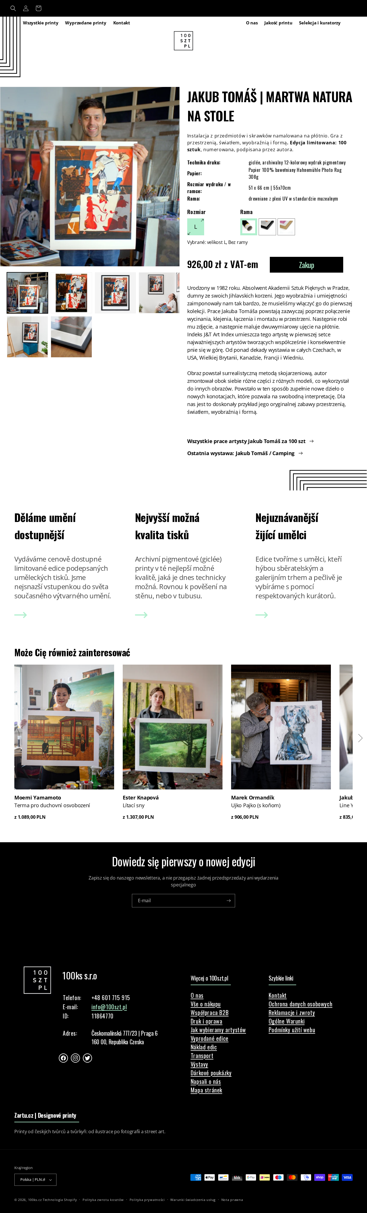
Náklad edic (204, 1047)
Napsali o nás (206, 1081)
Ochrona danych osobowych (300, 1003)
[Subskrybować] (228, 900)
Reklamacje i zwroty (292, 1012)
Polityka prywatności (147, 1199)
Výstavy (199, 1064)
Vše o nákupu (206, 1003)
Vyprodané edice (210, 1038)
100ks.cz (35, 1200)
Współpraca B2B (210, 1012)
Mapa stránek (206, 1090)
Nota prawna (232, 1199)
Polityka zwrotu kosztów (103, 1199)
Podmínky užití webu (292, 1029)
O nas (197, 995)
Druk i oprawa (206, 1021)
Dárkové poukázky (211, 1072)
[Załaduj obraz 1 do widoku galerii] (27, 292)
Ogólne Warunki (286, 1021)
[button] (13, 8)
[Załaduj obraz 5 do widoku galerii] (27, 336)
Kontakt (278, 995)
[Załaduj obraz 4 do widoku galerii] (159, 292)
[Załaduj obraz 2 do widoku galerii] (71, 292)
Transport (202, 1055)
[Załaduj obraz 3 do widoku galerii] (115, 292)
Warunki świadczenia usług (193, 1199)
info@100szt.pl (109, 1006)
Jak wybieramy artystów (218, 1029)
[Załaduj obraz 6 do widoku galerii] (71, 336)
